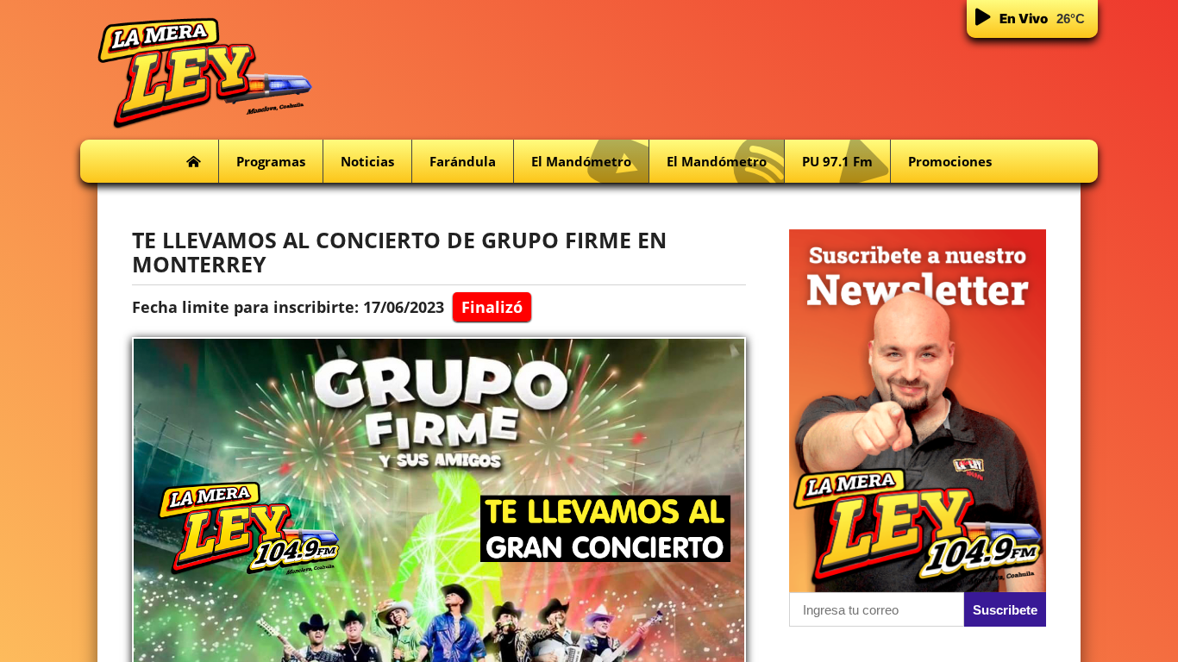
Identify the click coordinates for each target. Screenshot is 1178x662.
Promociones (950, 161)
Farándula (462, 161)
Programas (270, 161)
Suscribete (1005, 610)
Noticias (367, 161)
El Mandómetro (581, 161)
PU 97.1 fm (837, 161)
